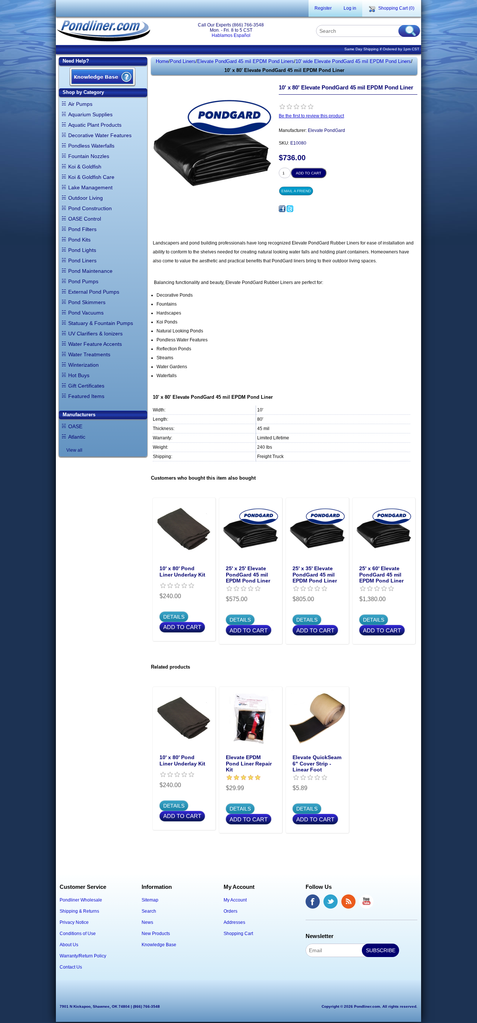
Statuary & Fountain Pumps (100, 323)
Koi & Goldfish (84, 167)
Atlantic (76, 437)
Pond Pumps (83, 281)
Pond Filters (82, 229)
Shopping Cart (238, 933)
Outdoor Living (85, 198)
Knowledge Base (159, 944)
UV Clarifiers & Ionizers (95, 334)
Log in (350, 8)
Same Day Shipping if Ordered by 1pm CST (381, 49)
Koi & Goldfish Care (91, 177)
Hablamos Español (231, 35)
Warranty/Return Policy (83, 956)
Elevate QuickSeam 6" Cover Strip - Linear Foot (317, 763)
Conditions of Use (78, 933)
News (147, 922)
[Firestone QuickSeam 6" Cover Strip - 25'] (317, 718)
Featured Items (86, 396)
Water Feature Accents (95, 344)
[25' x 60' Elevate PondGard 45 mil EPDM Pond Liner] (384, 529)
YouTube (366, 901)
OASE (75, 426)
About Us (69, 944)
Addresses (234, 922)
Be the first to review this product (311, 116)
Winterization (83, 365)
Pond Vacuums (86, 313)
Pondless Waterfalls (91, 146)
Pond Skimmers (86, 302)
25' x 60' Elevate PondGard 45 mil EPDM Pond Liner (381, 574)
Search (149, 911)
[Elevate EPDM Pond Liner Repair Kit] (250, 718)
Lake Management (90, 187)
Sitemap (150, 900)
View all (74, 450)
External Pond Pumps (93, 292)
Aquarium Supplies (90, 114)
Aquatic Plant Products (94, 125)
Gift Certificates (86, 386)
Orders (230, 911)
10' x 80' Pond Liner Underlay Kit (182, 571)
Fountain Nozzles (88, 156)
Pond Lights (82, 250)
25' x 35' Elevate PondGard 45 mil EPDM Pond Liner (315, 574)
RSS (348, 901)
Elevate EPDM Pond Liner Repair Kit (249, 763)
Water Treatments (89, 354)
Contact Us (71, 967)
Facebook (313, 901)
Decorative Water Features (100, 135)
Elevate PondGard (326, 130)
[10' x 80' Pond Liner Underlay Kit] (184, 529)
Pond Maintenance (90, 271)
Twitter (330, 901)
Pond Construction (90, 208)
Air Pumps (80, 104)
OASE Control (84, 219)
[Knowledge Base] (102, 77)
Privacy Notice (74, 922)
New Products (156, 933)
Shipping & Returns (79, 911)
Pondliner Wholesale (81, 900)
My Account (235, 900)
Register (323, 8)
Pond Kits (79, 240)
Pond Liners (82, 260)
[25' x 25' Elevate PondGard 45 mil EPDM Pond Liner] (250, 529)
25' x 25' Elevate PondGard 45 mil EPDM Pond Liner (248, 574)
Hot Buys (78, 375)
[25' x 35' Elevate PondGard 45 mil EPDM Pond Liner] (317, 529)
